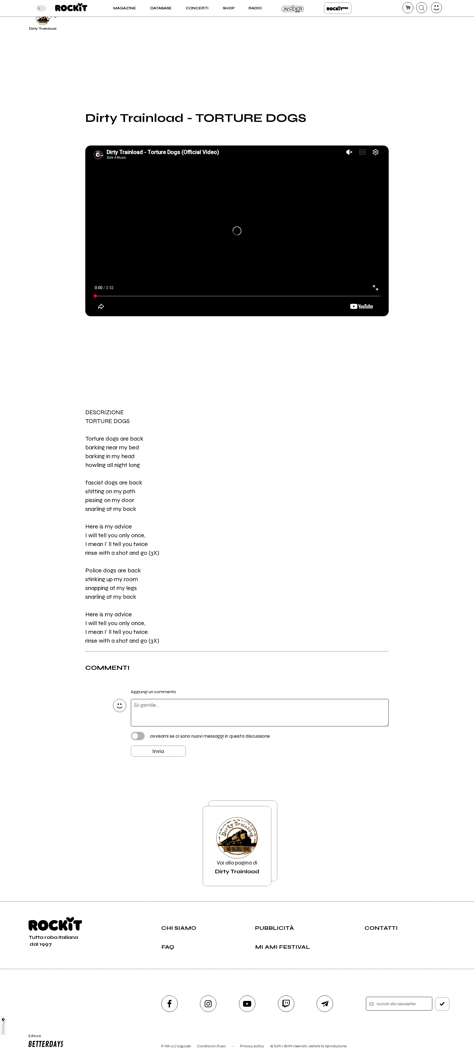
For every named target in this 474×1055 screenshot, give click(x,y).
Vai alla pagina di (237, 867)
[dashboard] (436, 7)
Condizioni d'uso (211, 1046)
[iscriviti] (442, 1004)
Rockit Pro (337, 8)
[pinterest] (402, 17)
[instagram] (208, 1003)
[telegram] (325, 1003)
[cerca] (421, 7)
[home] (71, 8)
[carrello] (407, 7)
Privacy (3, 1028)
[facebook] (169, 1003)
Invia (158, 751)
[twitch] (286, 1003)
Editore (32, 1038)
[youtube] (247, 1003)
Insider (293, 8)
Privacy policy (252, 1046)
